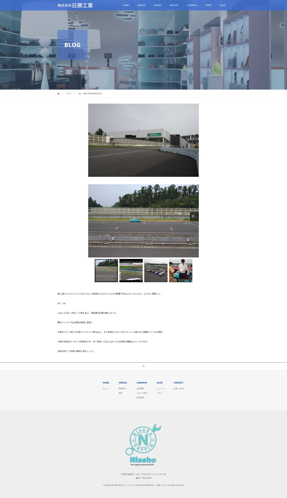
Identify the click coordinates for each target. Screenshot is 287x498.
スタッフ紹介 (142, 393)
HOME (126, 5)
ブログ (159, 393)
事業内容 (122, 388)
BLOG (222, 5)
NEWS (208, 5)
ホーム (105, 388)
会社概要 (140, 388)
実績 (120, 393)
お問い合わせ (179, 388)
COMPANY (192, 5)
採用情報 (140, 397)
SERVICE (141, 5)
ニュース (160, 388)
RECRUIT (174, 5)
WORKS (157, 5)
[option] (143, 220)
